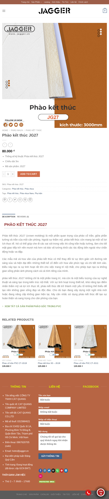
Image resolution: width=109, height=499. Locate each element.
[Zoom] (6, 124)
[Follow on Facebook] (40, 471)
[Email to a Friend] (20, 199)
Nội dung (42, 431)
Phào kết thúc (34, 130)
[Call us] (57, 471)
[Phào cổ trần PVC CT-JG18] (18, 341)
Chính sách (83, 2)
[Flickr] (40, 476)
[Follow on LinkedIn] (66, 471)
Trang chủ (25, 2)
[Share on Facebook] (10, 199)
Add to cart (28, 174)
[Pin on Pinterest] (25, 199)
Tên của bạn (44, 395)
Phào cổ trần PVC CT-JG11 (86, 363)
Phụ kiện (38, 193)
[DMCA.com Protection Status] (46, 481)
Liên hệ (73, 2)
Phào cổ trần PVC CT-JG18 (14, 363)
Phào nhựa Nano (27, 193)
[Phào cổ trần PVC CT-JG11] (90, 341)
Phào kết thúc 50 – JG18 (49, 363)
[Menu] (4, 10)
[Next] (107, 349)
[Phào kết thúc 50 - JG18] (54, 341)
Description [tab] (8, 217)
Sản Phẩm (35, 2)
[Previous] (2, 349)
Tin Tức (65, 2)
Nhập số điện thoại (47, 419)
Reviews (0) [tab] (23, 217)
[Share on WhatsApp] (4, 199)
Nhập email (43, 407)
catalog (47, 2)
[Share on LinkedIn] (30, 199)
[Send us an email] (53, 471)
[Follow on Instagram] (45, 471)
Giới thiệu (56, 2)
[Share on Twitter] (15, 199)
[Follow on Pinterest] (62, 471)
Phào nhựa (17, 130)
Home (5, 130)
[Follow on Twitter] (49, 471)
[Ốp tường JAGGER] (54, 11)
